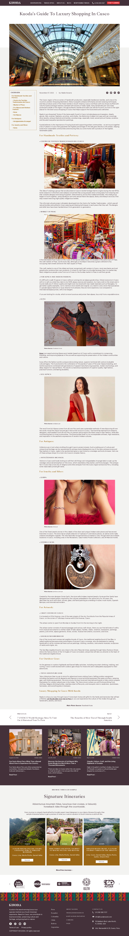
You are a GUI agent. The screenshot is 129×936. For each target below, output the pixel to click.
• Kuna (15, 112)
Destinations (35, 3)
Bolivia (53, 923)
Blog (69, 3)
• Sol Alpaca (17, 115)
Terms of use (14, 927)
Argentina (55, 927)
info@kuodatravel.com (103, 917)
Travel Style (49, 3)
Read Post (13, 775)
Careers (69, 920)
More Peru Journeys (63, 870)
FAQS (68, 923)
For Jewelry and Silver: (20, 125)
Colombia (55, 917)
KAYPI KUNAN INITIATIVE (75, 916)
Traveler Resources (75, 913)
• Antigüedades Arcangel (22, 121)
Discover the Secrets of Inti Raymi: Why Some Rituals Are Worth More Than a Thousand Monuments (63, 763)
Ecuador (54, 913)
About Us (60, 3)
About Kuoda (72, 909)
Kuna (41, 353)
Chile (53, 920)
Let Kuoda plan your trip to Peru (59, 699)
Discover (27, 860)
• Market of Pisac (19, 105)
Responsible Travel (82, 3)
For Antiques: (16, 118)
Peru (53, 909)
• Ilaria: (15, 128)
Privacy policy (26, 927)
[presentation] (10, 884)
